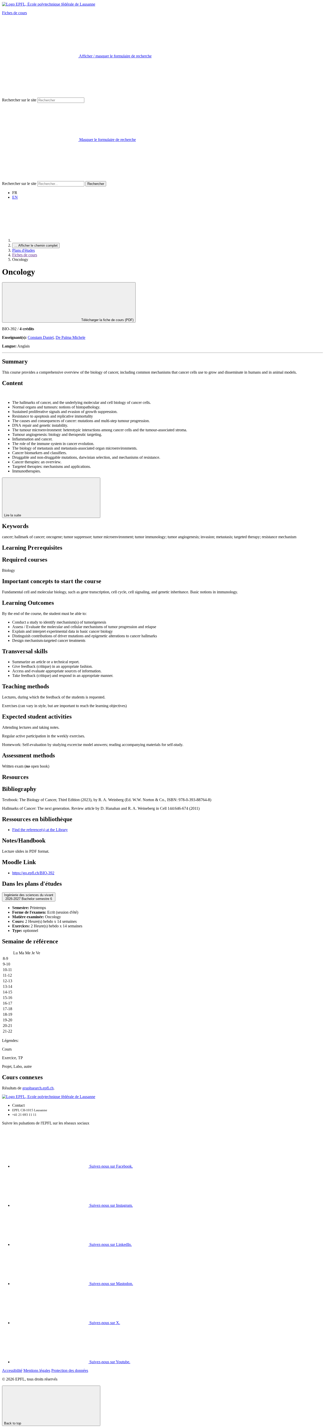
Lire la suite (13, 515)
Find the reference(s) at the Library (40, 830)
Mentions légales (36, 1370)
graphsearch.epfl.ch (38, 1088)
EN (15, 197)
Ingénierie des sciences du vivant (28, 897)
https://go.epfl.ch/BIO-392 (33, 873)
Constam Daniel (41, 337)
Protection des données (69, 1370)
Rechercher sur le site (19, 100)
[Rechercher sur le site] (40, 179)
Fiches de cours (14, 13)
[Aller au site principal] (50, 240)
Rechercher (95, 184)
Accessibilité (12, 1370)
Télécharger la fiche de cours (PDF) (107, 320)
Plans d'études (23, 250)
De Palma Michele (70, 337)
